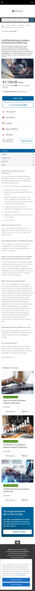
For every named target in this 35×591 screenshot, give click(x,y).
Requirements (6, 158)
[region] (16, 574)
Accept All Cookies (16, 580)
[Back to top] (17, 549)
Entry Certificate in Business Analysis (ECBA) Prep (14, 401)
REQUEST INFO (27, 141)
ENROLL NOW (18, 98)
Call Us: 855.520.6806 (9, 31)
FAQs (3, 165)
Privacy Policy (21, 575)
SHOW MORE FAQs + (8, 357)
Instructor (5, 161)
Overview (5, 151)
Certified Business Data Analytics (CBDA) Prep (16, 490)
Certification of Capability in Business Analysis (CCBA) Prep (15, 446)
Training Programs (11, 25)
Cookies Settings (16, 584)
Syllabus (4, 154)
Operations (21, 25)
